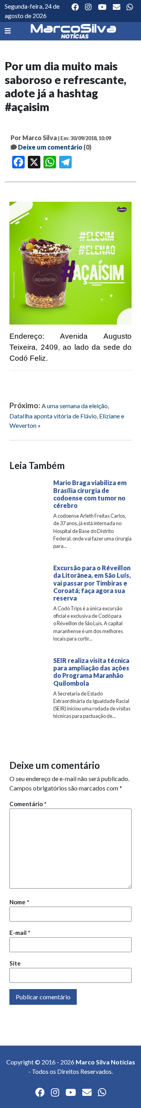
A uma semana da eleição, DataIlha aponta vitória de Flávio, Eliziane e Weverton (66, 415)
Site (15, 963)
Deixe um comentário (50, 147)
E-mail (20, 932)
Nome (19, 901)
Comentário (28, 803)
